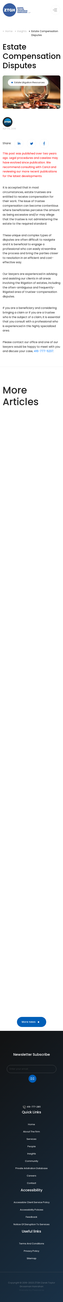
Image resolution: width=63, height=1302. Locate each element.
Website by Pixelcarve (31, 1290)
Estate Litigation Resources (29, 82)
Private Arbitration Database (31, 1168)
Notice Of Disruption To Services (31, 1224)
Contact (31, 1183)
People (31, 1146)
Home (9, 31)
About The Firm (31, 1131)
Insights (22, 31)
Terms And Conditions (31, 1243)
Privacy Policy (31, 1251)
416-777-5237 (43, 351)
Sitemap (31, 1258)
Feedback (31, 1217)
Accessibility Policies (31, 1209)
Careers (31, 1175)
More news (29, 1022)
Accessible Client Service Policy (32, 1202)
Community (31, 1161)
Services (31, 1139)
